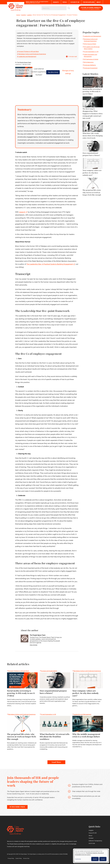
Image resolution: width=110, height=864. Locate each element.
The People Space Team (24, 62)
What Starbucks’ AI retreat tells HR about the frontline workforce (54, 736)
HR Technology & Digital (91, 59)
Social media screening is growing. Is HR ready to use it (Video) (92, 91)
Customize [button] (78, 859)
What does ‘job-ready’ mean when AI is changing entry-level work (93, 135)
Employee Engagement (90, 68)
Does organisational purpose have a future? (91, 154)
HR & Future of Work (90, 44)
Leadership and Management (27, 56)
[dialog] (91, 855)
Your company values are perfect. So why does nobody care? (92, 172)
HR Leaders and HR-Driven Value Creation (92, 48)
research (23, 212)
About (99, 2)
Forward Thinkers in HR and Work (28, 51)
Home (18, 15)
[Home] (15, 8)
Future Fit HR (74, 2)
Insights (56, 2)
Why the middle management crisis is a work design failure (86, 735)
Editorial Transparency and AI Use (95, 842)
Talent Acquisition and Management (90, 55)
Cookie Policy (18, 858)
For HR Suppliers (88, 2)
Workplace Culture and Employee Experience (32, 54)
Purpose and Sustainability (49, 671)
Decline (95, 859)
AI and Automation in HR (91, 51)
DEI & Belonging (89, 62)
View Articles (33, 645)
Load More (56, 762)
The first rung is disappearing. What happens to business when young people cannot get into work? (93, 113)
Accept (103, 859)
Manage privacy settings (68, 72)
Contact (91, 838)
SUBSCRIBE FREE (17, 807)
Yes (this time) (53, 72)
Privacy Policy (11, 858)
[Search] (69, 8)
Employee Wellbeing (90, 65)
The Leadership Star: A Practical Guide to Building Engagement (50, 264)
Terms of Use (26, 858)
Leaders (29, 15)
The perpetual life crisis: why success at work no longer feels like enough (92, 192)
